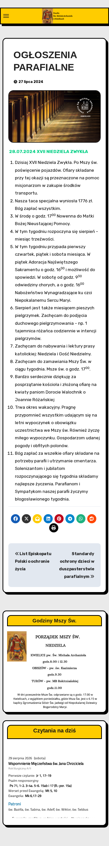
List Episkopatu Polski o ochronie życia (33, 561)
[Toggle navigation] (6, 16)
